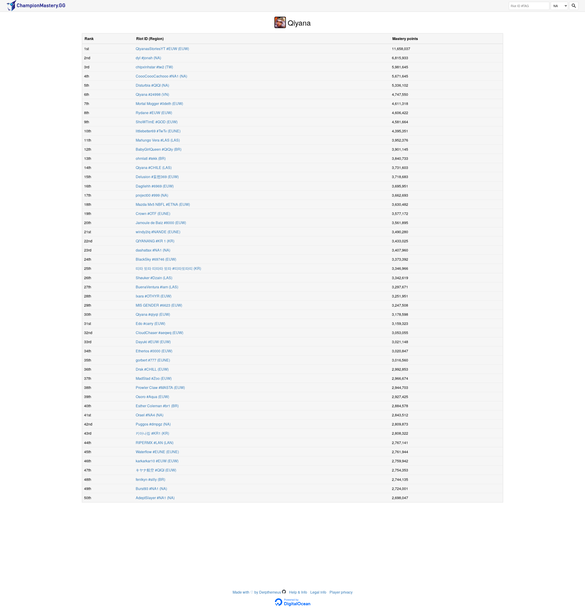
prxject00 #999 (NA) (152, 195)
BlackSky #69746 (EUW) (156, 259)
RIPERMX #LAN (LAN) (154, 442)
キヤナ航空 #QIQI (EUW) (156, 470)
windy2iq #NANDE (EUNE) (158, 231)
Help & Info (298, 592)
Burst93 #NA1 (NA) (151, 488)
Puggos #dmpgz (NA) (153, 424)
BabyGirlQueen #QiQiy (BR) (158, 149)
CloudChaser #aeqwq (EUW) (159, 332)
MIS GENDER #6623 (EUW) (159, 305)
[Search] (574, 6)
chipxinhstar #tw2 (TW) (154, 67)
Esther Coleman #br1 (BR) (157, 405)
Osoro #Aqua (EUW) (152, 396)
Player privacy (341, 592)
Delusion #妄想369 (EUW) (157, 176)
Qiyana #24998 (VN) (152, 94)
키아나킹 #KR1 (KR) (152, 433)
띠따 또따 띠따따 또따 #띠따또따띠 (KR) (168, 268)
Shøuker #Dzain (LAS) (154, 277)
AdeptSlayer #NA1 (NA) (155, 497)
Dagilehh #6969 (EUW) (155, 186)
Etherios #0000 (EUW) (154, 350)
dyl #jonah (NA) (148, 57)
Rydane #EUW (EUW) (154, 112)
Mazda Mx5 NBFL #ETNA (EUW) (163, 204)
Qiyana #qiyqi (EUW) (153, 314)
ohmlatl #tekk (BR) (151, 158)
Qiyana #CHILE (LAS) (154, 167)
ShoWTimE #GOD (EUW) (157, 121)
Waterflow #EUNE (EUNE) (157, 451)
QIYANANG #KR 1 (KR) (155, 241)
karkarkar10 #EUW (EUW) (157, 460)
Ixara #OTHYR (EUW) (153, 296)
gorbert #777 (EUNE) (153, 360)
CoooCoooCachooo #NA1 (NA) (161, 76)
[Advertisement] (292, 539)
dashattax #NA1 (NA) (153, 250)
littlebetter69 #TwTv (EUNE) (158, 131)
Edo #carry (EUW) (150, 323)
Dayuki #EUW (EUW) (153, 341)
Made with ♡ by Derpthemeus (257, 592)
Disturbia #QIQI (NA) (152, 85)
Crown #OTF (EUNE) (153, 213)
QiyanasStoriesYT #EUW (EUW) (162, 48)
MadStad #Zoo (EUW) (154, 378)
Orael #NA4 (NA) (149, 415)
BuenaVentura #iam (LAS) (157, 286)
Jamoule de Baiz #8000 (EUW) (161, 222)
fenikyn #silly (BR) (150, 479)
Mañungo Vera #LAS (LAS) (158, 140)
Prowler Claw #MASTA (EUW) (160, 387)
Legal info (318, 592)
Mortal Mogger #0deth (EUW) (159, 103)
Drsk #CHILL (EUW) (152, 369)
